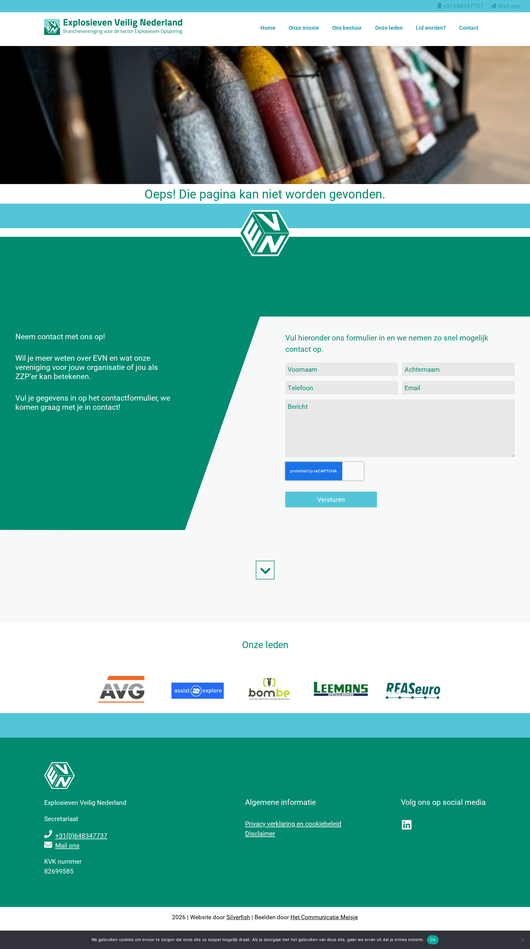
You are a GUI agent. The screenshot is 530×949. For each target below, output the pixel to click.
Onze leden (389, 27)
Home (267, 27)
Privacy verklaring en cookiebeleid (293, 823)
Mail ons (508, 6)
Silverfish (238, 917)
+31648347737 (462, 6)
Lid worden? (431, 27)
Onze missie (304, 27)
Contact (468, 27)
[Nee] (522, 940)
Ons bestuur (347, 27)
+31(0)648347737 (81, 835)
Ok (433, 939)
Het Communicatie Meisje (324, 917)
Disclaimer (260, 833)
